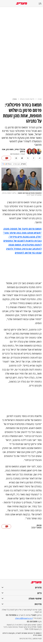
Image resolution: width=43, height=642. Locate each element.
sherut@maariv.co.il (24, 618)
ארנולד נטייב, (19, 149)
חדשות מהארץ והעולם (27, 99)
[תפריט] (41, 3)
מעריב (40, 99)
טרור (33, 527)
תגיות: (39, 525)
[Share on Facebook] (34, 158)
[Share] (40, 158)
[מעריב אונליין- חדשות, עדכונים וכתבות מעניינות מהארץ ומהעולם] (21, 3)
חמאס (39, 527)
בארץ (15, 99)
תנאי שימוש (37, 638)
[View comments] (6, 158)
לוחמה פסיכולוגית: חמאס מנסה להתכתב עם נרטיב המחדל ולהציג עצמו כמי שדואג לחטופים (24, 248)
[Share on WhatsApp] (22, 158)
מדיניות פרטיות (25, 638)
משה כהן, (9, 149)
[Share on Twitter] (28, 158)
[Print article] (16, 158)
